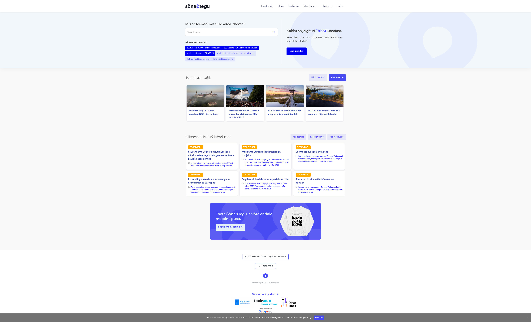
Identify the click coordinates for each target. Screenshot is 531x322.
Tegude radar (267, 6)
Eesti (338, 6)
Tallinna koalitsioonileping (198, 59)
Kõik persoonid (317, 137)
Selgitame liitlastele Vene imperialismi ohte (265, 179)
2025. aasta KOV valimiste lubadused (204, 48)
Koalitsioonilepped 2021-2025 (200, 53)
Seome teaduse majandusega (312, 152)
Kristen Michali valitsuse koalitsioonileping (235, 53)
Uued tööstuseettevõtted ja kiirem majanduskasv (214, 166)
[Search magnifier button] (274, 32)
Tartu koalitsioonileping (223, 59)
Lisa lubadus (293, 6)
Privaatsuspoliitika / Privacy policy (265, 283)
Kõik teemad (298, 137)
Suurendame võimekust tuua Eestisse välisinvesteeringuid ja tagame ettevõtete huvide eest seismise (211, 155)
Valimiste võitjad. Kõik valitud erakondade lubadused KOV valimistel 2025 (243, 114)
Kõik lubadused (318, 77)
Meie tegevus (310, 6)
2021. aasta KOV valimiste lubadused (240, 48)
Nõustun (319, 317)
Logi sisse (327, 6)
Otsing (281, 6)
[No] (527, 317)
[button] (230, 227)
